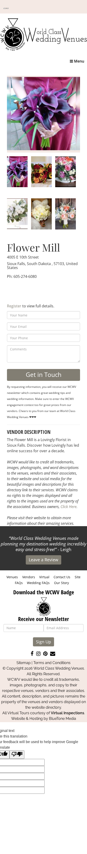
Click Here (69, 506)
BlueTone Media (62, 718)
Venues (12, 577)
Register (14, 306)
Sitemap (23, 663)
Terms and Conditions (52, 663)
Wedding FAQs (38, 583)
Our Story (61, 583)
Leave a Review (43, 559)
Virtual (44, 577)
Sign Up (43, 642)
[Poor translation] (17, 754)
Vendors (28, 577)
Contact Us (62, 577)
